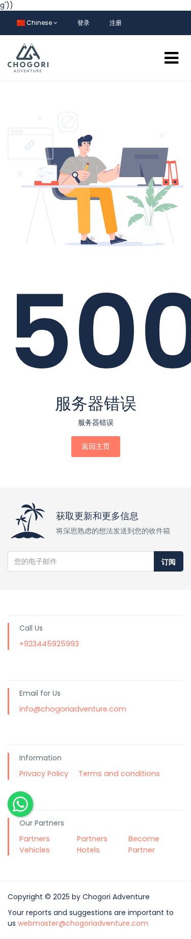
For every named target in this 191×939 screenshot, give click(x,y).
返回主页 (95, 446)
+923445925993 (49, 644)
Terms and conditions (119, 774)
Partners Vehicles (34, 844)
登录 (83, 22)
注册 (116, 22)
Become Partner (143, 844)
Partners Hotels (92, 844)
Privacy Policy (43, 774)
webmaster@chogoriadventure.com (83, 923)
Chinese (39, 22)
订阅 (168, 562)
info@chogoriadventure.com (72, 709)
